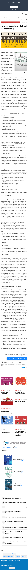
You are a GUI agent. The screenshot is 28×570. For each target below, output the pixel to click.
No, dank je (12, 567)
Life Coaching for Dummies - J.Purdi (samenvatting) (15, 502)
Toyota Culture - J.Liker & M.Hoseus (17, 358)
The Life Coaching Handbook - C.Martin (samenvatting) (16, 507)
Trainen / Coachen (15, 22)
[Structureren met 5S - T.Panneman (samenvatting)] (9, 484)
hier (23, 459)
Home (2, 17)
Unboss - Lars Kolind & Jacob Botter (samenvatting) (15, 517)
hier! (22, 460)
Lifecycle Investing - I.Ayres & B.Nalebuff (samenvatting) (13, 512)
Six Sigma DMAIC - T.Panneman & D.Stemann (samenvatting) (14, 522)
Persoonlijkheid (17, 399)
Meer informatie (11, 565)
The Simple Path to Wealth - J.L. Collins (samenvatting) (16, 527)
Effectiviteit (3, 390)
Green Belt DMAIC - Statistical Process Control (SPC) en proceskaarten (15, 542)
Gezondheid (17, 556)
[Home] (14, 2)
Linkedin (15, 447)
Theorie (13, 553)
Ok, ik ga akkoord (4, 568)
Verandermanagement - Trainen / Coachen (12, 17)
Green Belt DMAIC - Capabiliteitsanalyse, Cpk (14, 537)
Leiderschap (24, 556)
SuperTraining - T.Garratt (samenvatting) (13, 498)
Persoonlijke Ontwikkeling (5, 408)
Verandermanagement (5, 19)
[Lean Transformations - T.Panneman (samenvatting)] (8, 472)
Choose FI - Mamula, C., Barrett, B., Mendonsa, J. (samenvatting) (14, 532)
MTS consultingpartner (6, 447)
